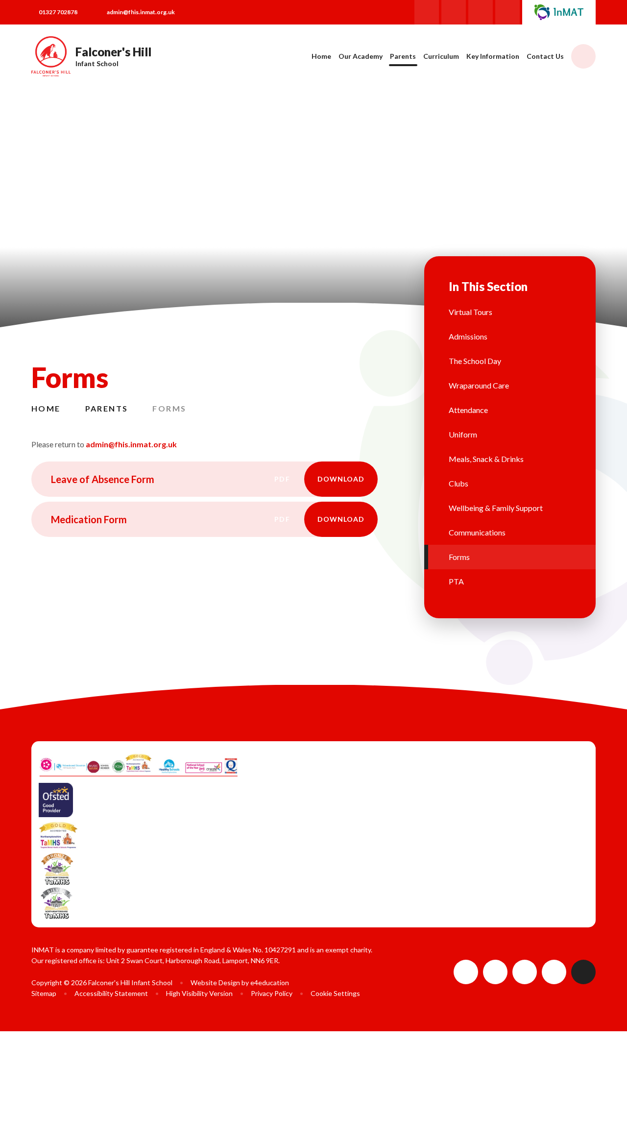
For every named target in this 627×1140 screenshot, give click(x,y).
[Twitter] (480, 12)
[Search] (583, 56)
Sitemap (43, 993)
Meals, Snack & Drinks (486, 458)
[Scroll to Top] (583, 972)
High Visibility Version (199, 993)
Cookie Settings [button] (335, 993)
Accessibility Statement (111, 993)
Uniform (463, 434)
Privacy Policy (271, 993)
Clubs (458, 483)
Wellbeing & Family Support (496, 507)
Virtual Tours (470, 311)
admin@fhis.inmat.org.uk (141, 12)
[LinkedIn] (507, 12)
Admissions (468, 336)
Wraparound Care (479, 385)
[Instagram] (453, 12)
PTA (456, 581)
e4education (269, 982)
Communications (477, 532)
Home (46, 408)
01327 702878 (58, 12)
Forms (169, 408)
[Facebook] (426, 12)
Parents (106, 408)
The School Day (475, 360)
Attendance (468, 409)
